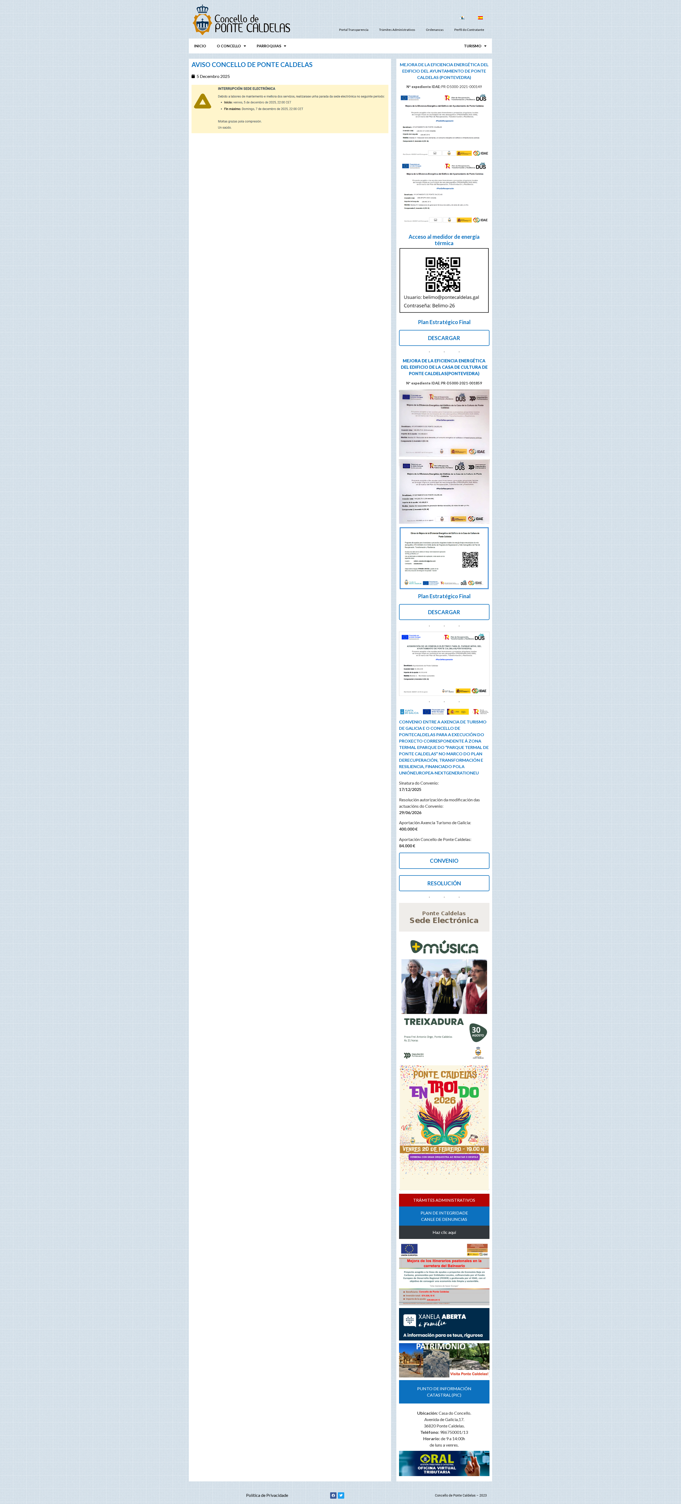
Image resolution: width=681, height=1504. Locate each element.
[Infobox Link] (444, 271)
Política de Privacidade (267, 1495)
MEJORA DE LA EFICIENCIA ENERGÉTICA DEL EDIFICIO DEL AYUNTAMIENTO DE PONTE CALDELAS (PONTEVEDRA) (444, 71)
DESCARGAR (444, 338)
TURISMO (472, 46)
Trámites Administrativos (397, 30)
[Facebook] (333, 1495)
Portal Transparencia (353, 30)
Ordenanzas (435, 30)
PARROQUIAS (269, 46)
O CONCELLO (229, 46)
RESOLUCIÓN (444, 883)
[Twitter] (341, 1495)
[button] (444, 1200)
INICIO (200, 46)
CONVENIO (444, 860)
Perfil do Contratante (469, 30)
